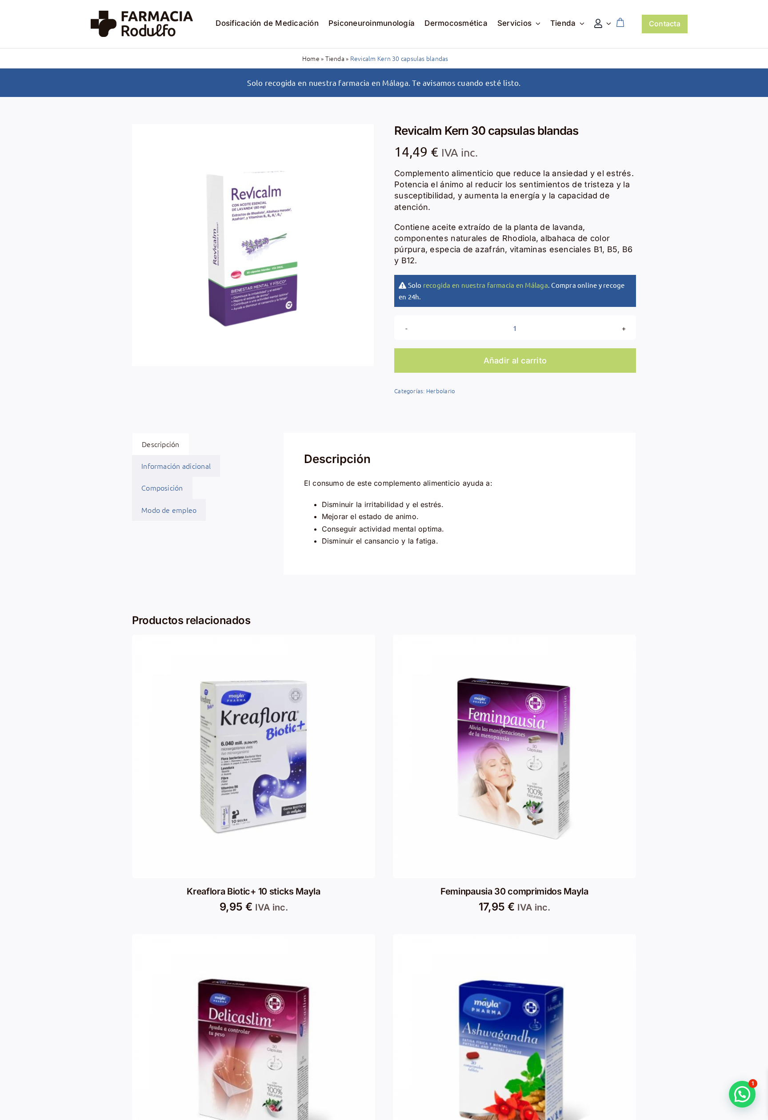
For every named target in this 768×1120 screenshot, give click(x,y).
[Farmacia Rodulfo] (142, 14)
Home (311, 58)
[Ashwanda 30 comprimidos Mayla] (514, 940)
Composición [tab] (162, 487)
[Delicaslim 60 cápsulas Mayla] (253, 940)
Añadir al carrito (515, 360)
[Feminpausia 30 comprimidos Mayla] (514, 640)
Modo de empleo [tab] (168, 510)
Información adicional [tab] (176, 466)
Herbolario (440, 391)
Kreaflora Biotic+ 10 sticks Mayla (253, 891)
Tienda (334, 58)
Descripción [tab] (161, 444)
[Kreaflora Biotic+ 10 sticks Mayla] (253, 640)
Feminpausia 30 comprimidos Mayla (514, 891)
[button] (742, 1094)
